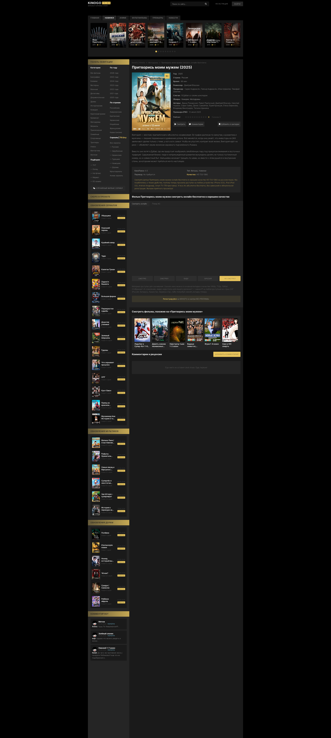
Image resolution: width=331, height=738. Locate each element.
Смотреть (181, 124)
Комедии (94, 110)
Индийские (114, 124)
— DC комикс (96, 181)
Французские (115, 128)
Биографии (95, 77)
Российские (115, 108)
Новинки (109, 18)
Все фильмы (95, 73)
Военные (94, 89)
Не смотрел (230, 279)
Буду (186, 279)
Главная (95, 18)
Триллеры (95, 142)
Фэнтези (94, 155)
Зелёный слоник (106, 634)
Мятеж (102, 622)
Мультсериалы (116, 171)
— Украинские (116, 155)
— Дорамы (114, 167)
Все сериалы (115, 143)
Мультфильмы (139, 18)
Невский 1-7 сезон (107, 648)
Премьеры (158, 18)
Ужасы (93, 147)
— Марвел (95, 177)
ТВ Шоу (123, 137)
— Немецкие (115, 163)
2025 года (114, 77)
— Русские (114, 147)
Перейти (111, 624)
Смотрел (164, 279)
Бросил (208, 279)
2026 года (114, 73)
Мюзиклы (94, 126)
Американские (116, 112)
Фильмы (194, 171)
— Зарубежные (116, 151)
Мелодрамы (95, 122)
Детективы (95, 93)
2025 (180, 74)
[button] (156, 51)
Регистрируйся (170, 299)
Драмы (93, 102)
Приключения (96, 130)
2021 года (114, 93)
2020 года (114, 97)
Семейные (95, 134)
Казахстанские (116, 132)
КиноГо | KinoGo (138, 63)
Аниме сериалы (116, 176)
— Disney (94, 169)
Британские (115, 116)
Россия (185, 77)
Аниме (123, 18)
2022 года (114, 89)
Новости (173, 18)
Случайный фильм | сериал (109, 188)
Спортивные (96, 138)
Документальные (97, 97)
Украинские (114, 120)
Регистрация (222, 4)
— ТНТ (93, 165)
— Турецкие (115, 159)
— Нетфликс (96, 173)
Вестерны (95, 85)
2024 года (114, 81)
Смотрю (142, 279)
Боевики (94, 81)
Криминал (95, 118)
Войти (237, 4)
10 (206, 117)
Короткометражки (98, 114)
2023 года (114, 85)
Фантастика (95, 151)
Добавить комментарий (227, 354)
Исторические (96, 106)
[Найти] (206, 4)
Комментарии (197, 124)
